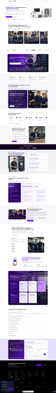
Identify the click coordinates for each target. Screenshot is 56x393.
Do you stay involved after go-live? (12, 335)
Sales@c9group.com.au (31, 383)
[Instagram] (45, 382)
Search (22, 63)
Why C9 (29, 373)
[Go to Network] (37, 106)
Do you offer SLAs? (10, 333)
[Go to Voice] (40, 106)
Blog (35, 373)
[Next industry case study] (47, 181)
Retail (22, 372)
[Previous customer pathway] (45, 29)
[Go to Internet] (35, 106)
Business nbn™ (16, 373)
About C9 (29, 372)
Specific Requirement (38, 350)
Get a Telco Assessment (30, 220)
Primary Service (27, 350)
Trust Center (16, 387)
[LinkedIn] (42, 382)
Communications (9, 373)
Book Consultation (43, 372)
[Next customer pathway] (47, 29)
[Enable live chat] (54, 391)
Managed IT (16, 372)
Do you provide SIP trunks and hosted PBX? (13, 329)
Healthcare (23, 373)
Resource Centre (36, 372)
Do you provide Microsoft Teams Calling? (12, 327)
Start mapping (13, 141)
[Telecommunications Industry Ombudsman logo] (22, 148)
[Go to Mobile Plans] (38, 106)
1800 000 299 (20, 383)
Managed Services (10, 372)
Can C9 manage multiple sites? (11, 331)
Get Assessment (43, 373)
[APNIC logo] (34, 148)
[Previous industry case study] (45, 181)
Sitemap (18, 387)
